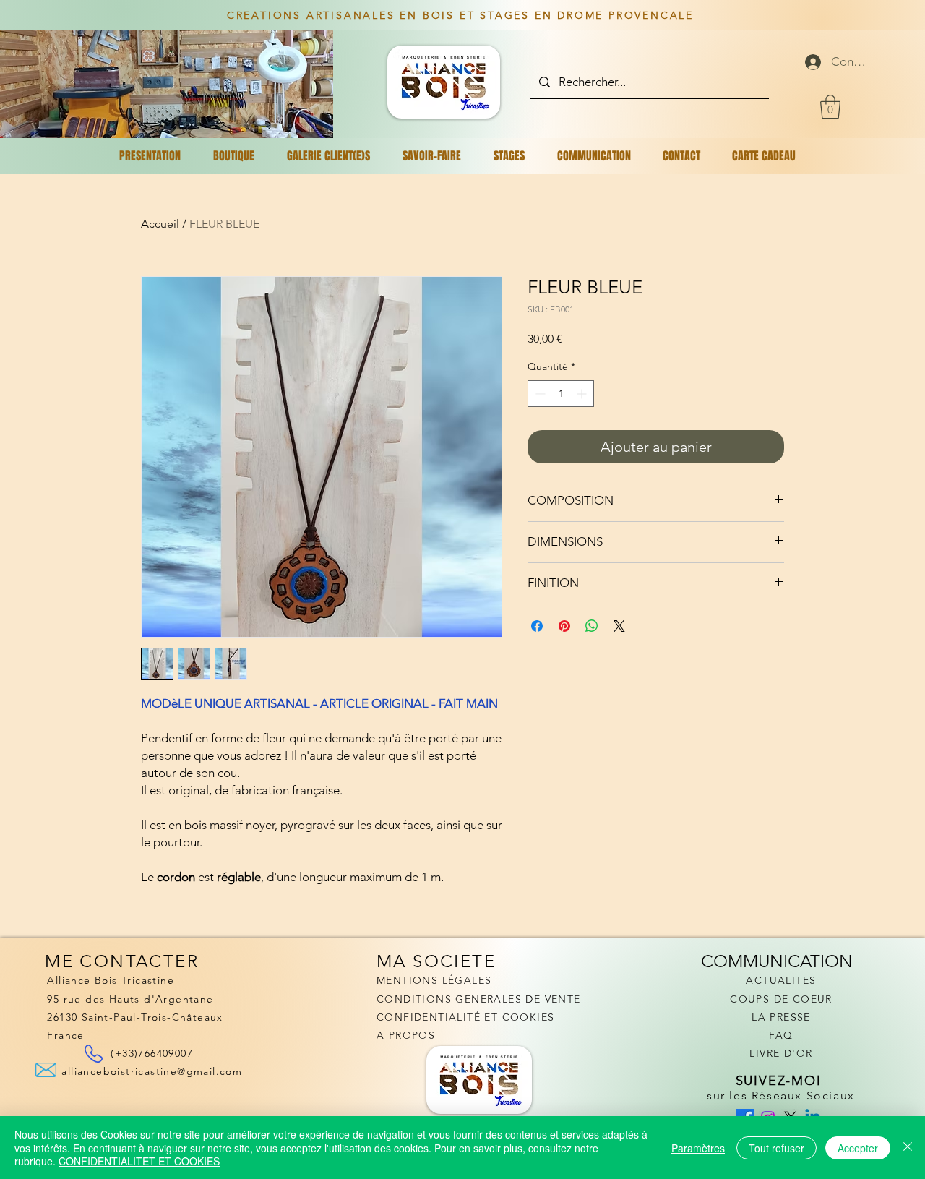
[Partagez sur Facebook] (537, 626)
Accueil (160, 224)
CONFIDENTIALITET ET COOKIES (139, 1161)
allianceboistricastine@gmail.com (151, 1071)
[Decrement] (539, 393)
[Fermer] (907, 1147)
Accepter (858, 1148)
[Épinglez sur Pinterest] (564, 626)
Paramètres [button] (698, 1148)
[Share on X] (619, 626)
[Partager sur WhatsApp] (592, 626)
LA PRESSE (781, 1017)
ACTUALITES (781, 980)
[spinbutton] (561, 393)
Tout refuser (776, 1148)
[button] (830, 107)
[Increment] (583, 393)
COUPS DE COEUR (781, 999)
